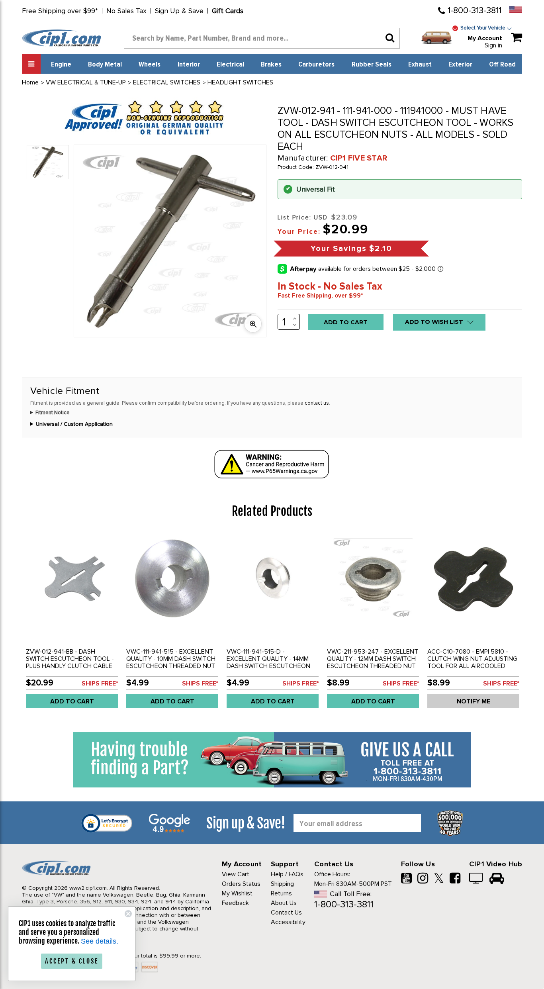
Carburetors (316, 64)
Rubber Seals (371, 64)
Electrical (230, 64)
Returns (281, 893)
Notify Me (473, 701)
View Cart (235, 874)
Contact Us (286, 913)
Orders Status (241, 884)
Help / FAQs (287, 874)
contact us (317, 403)
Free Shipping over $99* (60, 11)
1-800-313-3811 (474, 10)
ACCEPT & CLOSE (71, 961)
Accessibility (288, 922)
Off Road (502, 64)
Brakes (271, 64)
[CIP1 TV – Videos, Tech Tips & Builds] (476, 879)
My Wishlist (237, 893)
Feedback (235, 903)
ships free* (100, 683)
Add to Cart (72, 701)
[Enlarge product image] (253, 324)
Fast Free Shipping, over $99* (320, 295)
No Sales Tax (126, 11)
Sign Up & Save (179, 11)
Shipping (282, 884)
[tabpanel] (72, 623)
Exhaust (420, 64)
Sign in (493, 45)
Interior (189, 64)
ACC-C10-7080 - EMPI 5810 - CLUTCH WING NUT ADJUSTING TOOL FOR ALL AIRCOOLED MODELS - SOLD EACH (472, 662)
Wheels (149, 64)
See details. (99, 941)
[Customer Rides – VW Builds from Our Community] (496, 879)
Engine (61, 64)
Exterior (460, 64)
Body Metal (105, 64)
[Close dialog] (128, 914)
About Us (284, 903)
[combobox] (262, 38)
